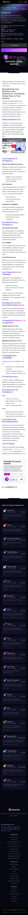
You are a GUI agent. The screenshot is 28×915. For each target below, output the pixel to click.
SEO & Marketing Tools (14, 858)
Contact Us (14, 889)
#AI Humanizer (5, 744)
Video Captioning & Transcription (11, 9)
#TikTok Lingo (5, 688)
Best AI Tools (14, 898)
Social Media (14, 883)
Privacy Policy (5, 912)
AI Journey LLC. (14, 909)
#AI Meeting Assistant (14, 617)
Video (14, 871)
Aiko (8, 708)
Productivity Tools (14, 837)
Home (2, 7)
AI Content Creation (14, 878)
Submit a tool (14, 891)
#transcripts (5, 518)
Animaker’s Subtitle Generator (13, 538)
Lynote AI (10, 510)
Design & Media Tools (14, 846)
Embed (16, 38)
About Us (14, 901)
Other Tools (14, 839)
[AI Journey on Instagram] (20, 912)
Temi (8, 581)
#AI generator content (7, 729)
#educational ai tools (7, 758)
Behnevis (10, 721)
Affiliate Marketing (14, 864)
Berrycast (10, 596)
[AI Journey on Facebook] (22, 912)
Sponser (14, 896)
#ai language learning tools (17, 758)
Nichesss (10, 765)
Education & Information (14, 853)
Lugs (8, 780)
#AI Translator (5, 631)
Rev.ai (9, 638)
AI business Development (14, 881)
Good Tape (10, 666)
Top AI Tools (14, 873)
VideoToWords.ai (12, 552)
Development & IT (14, 849)
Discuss (4, 38)
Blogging (14, 866)
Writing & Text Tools (11, 7)
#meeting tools (6, 617)
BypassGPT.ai (11, 736)
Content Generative (14, 869)
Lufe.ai (9, 525)
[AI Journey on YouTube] (25, 912)
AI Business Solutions (14, 851)
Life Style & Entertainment (14, 856)
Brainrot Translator (13, 680)
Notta (9, 609)
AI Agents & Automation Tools (14, 841)
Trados (9, 624)
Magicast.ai (11, 653)
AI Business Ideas (14, 876)
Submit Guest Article (14, 893)
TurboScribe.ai (12, 751)
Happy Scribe (11, 566)
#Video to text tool (6, 574)
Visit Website (15, 45)
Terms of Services (14, 912)
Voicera (9, 694)
